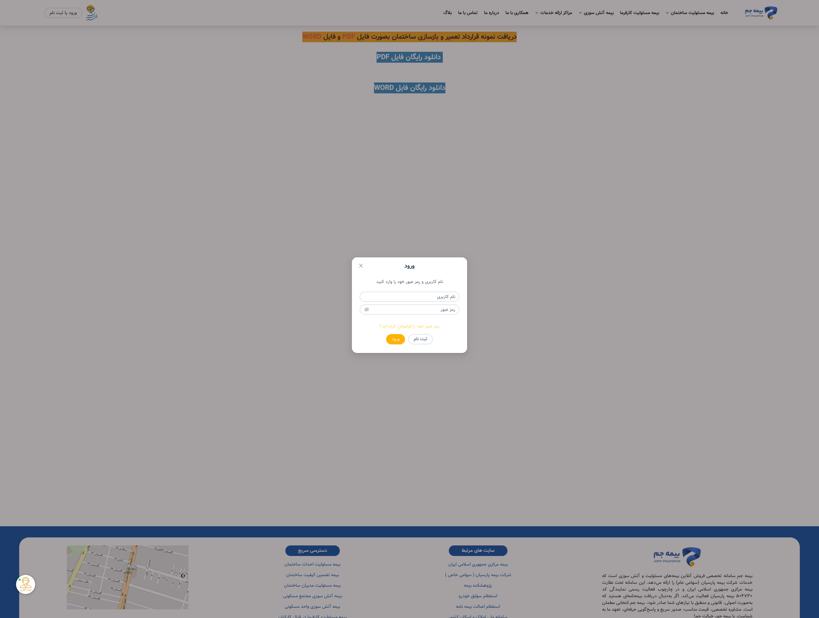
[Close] (361, 266)
